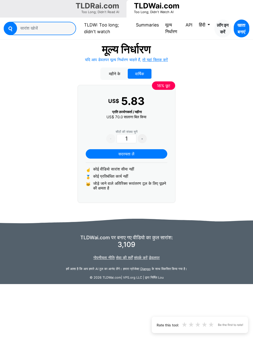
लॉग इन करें (223, 28)
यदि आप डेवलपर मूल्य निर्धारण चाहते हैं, (126, 59)
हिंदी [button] (203, 24)
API (189, 24)
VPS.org (129, 277)
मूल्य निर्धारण (171, 28)
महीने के (114, 73)
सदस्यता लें (126, 153)
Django (145, 269)
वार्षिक (139, 73)
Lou (161, 277)
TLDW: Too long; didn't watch (106, 28)
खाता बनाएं (241, 28)
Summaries (147, 24)
